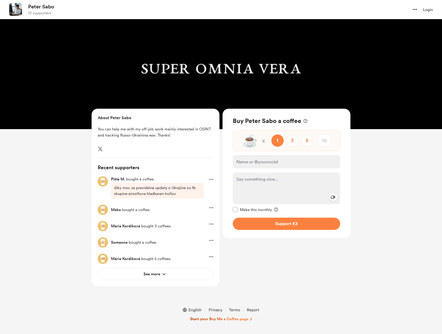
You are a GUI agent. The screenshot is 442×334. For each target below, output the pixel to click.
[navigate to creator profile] (15, 9)
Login (428, 9)
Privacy (215, 309)
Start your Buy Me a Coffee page (219, 319)
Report (253, 309)
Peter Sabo (41, 7)
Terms (234, 309)
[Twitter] (100, 149)
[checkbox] (252, 209)
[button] (415, 9)
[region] (286, 173)
